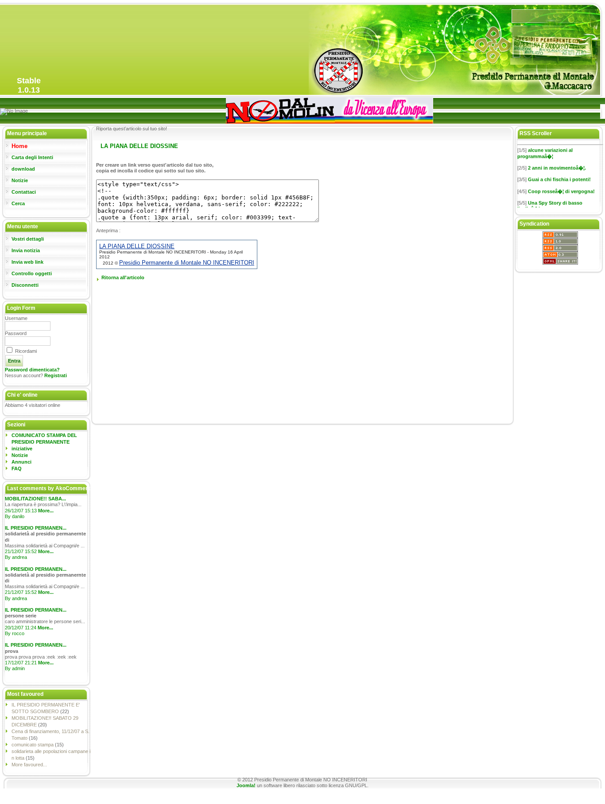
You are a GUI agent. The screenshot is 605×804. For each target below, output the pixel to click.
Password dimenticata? (32, 369)
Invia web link (27, 262)
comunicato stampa (33, 744)
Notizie (20, 180)
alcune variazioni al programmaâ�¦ (545, 149)
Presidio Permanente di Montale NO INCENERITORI (186, 262)
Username (16, 318)
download (23, 169)
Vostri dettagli (28, 239)
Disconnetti (25, 285)
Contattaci (24, 192)
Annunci (21, 461)
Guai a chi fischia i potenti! (559, 176)
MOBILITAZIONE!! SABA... (35, 498)
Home (19, 146)
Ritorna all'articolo (122, 277)
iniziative (22, 448)
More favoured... (29, 764)
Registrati (55, 375)
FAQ (17, 468)
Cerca (18, 203)
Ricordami (26, 351)
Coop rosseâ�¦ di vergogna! (561, 187)
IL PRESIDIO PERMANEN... (35, 528)
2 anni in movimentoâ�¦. (557, 164)
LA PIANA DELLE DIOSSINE (137, 246)
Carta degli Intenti (32, 157)
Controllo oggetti (32, 273)
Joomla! (246, 785)
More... (46, 510)
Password (16, 333)
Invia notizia (26, 250)
